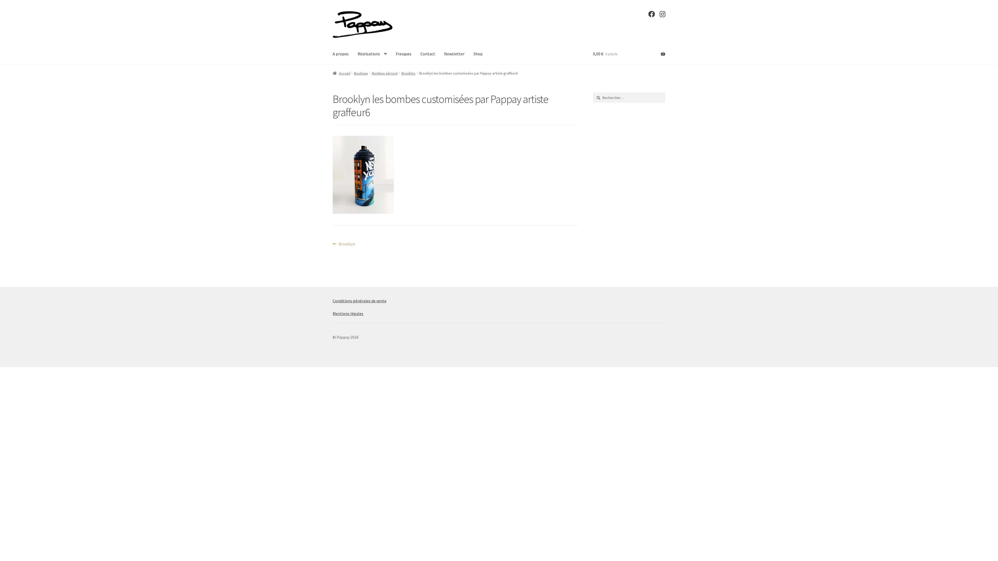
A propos (341, 53)
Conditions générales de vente (359, 300)
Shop (478, 53)
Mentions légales (348, 313)
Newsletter (454, 53)
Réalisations (369, 53)
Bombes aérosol (385, 73)
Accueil (344, 73)
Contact (428, 53)
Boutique (361, 73)
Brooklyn (408, 73)
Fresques (403, 53)
